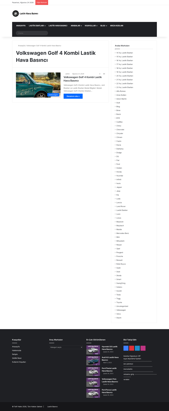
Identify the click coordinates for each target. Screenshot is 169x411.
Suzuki (119, 291)
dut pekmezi (128, 364)
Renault (119, 260)
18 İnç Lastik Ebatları (124, 68)
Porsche (119, 256)
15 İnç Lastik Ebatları (124, 57)
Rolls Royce (121, 264)
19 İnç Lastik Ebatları (124, 72)
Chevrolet (120, 130)
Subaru (119, 287)
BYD (118, 118)
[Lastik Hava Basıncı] (25, 13)
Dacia (118, 145)
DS (117, 156)
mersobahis (127, 369)
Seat (118, 272)
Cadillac (119, 122)
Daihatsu (119, 149)
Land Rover (121, 206)
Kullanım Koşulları (19, 362)
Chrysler (119, 133)
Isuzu (118, 183)
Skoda (118, 275)
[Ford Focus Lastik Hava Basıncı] (93, 393)
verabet (126, 379)
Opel (118, 249)
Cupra (118, 141)
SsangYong (120, 283)
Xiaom (118, 318)
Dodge (119, 153)
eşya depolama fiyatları (132, 359)
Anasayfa (20, 26)
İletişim (15, 354)
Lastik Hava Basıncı (58, 26)
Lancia (119, 203)
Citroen (119, 137)
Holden (119, 168)
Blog (102, 26)
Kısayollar (90, 26)
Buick (118, 114)
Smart (118, 279)
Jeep (118, 191)
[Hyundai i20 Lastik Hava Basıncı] (93, 349)
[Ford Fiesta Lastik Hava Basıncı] (93, 371)
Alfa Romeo (121, 91)
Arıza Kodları (116, 26)
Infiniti (118, 179)
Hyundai (119, 176)
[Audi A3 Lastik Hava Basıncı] (93, 360)
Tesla (118, 295)
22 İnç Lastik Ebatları (124, 83)
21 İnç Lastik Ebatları (124, 80)
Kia (117, 195)
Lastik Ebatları (36, 26)
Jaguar (119, 187)
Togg (118, 299)
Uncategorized (122, 306)
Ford (118, 164)
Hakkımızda (16, 350)
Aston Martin (121, 99)
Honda (119, 172)
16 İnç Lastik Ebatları (124, 60)
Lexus (118, 218)
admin (67, 74)
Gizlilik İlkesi (16, 358)
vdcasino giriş (128, 374)
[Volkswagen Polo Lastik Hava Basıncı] (93, 382)
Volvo (118, 314)
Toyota (119, 302)
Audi (118, 103)
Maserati (119, 222)
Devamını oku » (73, 96)
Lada (118, 199)
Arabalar (75, 26)
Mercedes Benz (122, 233)
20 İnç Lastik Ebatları (124, 76)
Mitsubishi (120, 241)
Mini (118, 237)
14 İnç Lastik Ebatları (124, 53)
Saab (118, 268)
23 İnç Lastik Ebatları (124, 87)
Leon (118, 214)
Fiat (117, 160)
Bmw (118, 110)
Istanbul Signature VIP (131, 356)
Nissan (119, 245)
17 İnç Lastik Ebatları (124, 64)
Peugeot (119, 252)
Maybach (120, 226)
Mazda (119, 229)
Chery (118, 126)
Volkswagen (121, 310)
